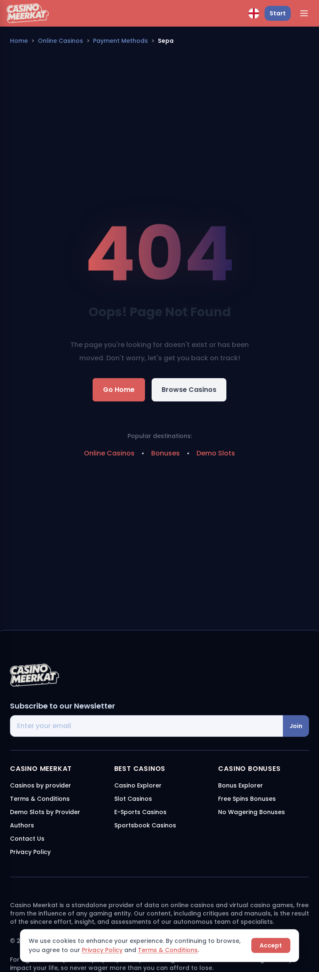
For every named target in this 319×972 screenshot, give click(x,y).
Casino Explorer (138, 785)
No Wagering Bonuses (251, 812)
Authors (22, 825)
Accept (271, 945)
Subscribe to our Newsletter (62, 706)
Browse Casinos (189, 389)
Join (296, 726)
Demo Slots (215, 453)
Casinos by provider (40, 785)
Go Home (119, 389)
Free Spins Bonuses (247, 799)
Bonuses (165, 453)
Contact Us (27, 838)
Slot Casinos (133, 799)
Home (19, 41)
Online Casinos (60, 41)
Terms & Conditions (168, 950)
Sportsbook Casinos (145, 825)
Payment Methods (120, 41)
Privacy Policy (102, 950)
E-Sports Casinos (140, 812)
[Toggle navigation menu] (304, 13)
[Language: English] (254, 13)
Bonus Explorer (240, 785)
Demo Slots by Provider (45, 812)
